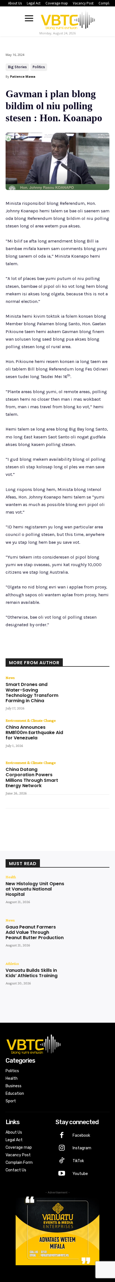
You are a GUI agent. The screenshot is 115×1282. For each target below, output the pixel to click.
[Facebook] (28, 650)
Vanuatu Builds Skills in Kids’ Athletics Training (32, 973)
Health (11, 877)
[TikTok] (62, 1161)
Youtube (80, 1173)
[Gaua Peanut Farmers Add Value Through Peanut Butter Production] (88, 934)
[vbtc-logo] (68, 19)
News (10, 678)
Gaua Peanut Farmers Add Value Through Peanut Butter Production (35, 932)
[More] (80, 650)
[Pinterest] (54, 650)
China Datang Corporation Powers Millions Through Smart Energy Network (32, 777)
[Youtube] (62, 1173)
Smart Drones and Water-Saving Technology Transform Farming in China (32, 692)
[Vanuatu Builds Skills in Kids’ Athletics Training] (88, 978)
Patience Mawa (22, 76)
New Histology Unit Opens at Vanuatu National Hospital (35, 889)
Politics (39, 67)
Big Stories (17, 67)
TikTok (78, 1160)
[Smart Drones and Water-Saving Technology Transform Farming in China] (88, 692)
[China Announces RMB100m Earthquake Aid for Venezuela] (88, 735)
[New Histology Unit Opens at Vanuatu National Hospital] (88, 891)
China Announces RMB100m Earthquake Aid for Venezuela (34, 732)
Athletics (12, 963)
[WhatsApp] (67, 650)
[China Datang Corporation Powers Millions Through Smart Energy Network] (88, 777)
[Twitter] (41, 650)
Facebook (81, 1135)
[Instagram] (62, 1148)
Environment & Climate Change (31, 720)
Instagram (82, 1148)
